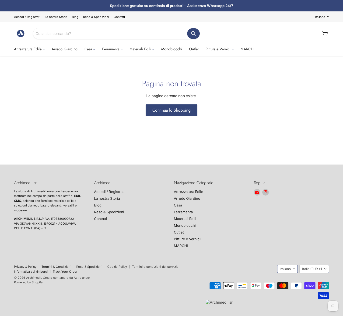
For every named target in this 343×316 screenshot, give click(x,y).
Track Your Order (65, 271)
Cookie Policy (117, 266)
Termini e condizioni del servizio (155, 266)
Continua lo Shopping (171, 110)
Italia (312, 269)
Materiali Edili (141, 49)
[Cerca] (193, 33)
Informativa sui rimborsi (31, 271)
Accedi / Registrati (27, 17)
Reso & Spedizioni (96, 17)
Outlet (194, 49)
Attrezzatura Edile (28, 49)
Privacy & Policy (25, 266)
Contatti (119, 17)
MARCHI (247, 49)
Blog (75, 17)
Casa (88, 49)
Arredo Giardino (64, 49)
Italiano (320, 17)
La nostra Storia (56, 17)
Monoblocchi (171, 49)
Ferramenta (111, 49)
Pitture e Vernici (219, 49)
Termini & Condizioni (56, 266)
